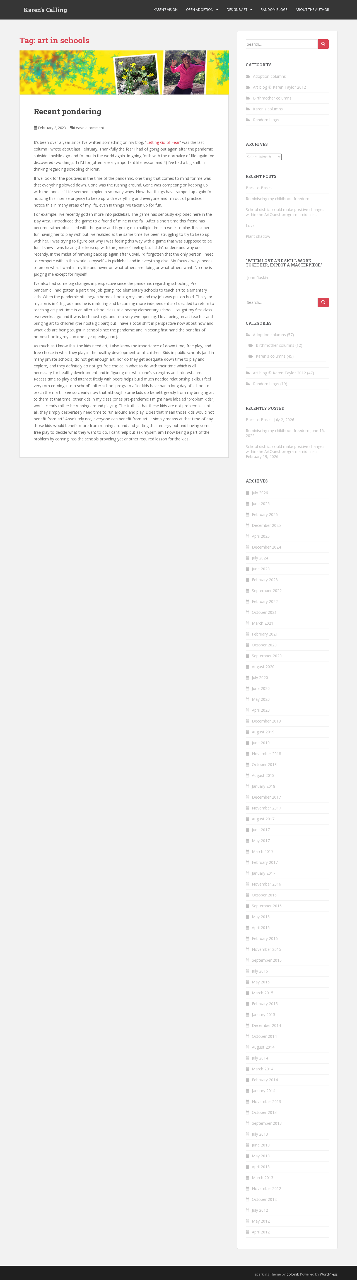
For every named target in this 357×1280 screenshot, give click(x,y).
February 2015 (265, 1003)
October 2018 (264, 764)
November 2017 (266, 808)
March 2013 (262, 1177)
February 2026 (265, 514)
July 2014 (260, 1058)
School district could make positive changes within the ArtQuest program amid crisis (285, 212)
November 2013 (266, 1101)
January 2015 (263, 1014)
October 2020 (264, 645)
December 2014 (266, 1025)
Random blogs (274, 9)
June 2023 (261, 568)
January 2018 (263, 786)
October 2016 (264, 895)
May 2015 (261, 982)
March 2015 (262, 992)
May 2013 (261, 1155)
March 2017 (262, 851)
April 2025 (261, 536)
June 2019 (261, 742)
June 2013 (261, 1145)
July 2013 (260, 1134)
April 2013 (261, 1166)
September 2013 (267, 1123)
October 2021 (264, 612)
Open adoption (199, 9)
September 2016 (267, 905)
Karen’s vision (166, 9)
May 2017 (261, 840)
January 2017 (263, 873)
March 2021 (262, 623)
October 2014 (264, 1036)
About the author (312, 9)
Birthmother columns (272, 98)
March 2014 (262, 1068)
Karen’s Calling (45, 9)
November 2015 (266, 949)
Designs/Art (237, 9)
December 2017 (266, 797)
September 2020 (267, 655)
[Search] (323, 44)
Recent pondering (68, 111)
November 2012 (266, 1188)
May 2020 (261, 699)
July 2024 (260, 558)
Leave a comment (89, 127)
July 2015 (260, 971)
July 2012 (260, 1210)
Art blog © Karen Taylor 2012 (279, 87)
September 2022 (267, 590)
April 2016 (261, 927)
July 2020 (260, 677)
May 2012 (261, 1221)
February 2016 (265, 938)
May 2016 (261, 916)
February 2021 (265, 634)
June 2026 (261, 503)
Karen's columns (268, 108)
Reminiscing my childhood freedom (277, 198)
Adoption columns (269, 76)
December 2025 (266, 525)
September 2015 (267, 960)
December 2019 (266, 721)
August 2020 (263, 666)
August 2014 (263, 1047)
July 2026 (260, 492)
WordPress (328, 1274)
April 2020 (261, 710)
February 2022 (265, 601)
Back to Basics (259, 187)
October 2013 (264, 1112)
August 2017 (263, 818)
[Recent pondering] (124, 72)
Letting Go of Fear (163, 142)
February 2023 (265, 579)
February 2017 (265, 862)
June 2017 (261, 829)
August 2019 (263, 731)
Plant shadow (258, 236)
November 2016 (266, 884)
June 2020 (261, 688)
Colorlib (292, 1274)
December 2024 (266, 547)
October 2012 (264, 1199)
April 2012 (261, 1232)
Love (250, 225)
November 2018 (266, 753)
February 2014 (265, 1079)
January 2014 (263, 1090)
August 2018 (263, 775)
